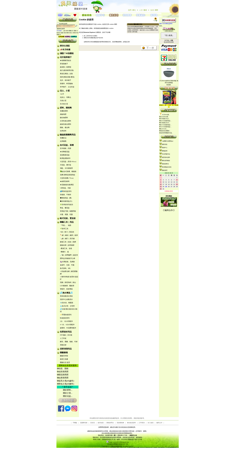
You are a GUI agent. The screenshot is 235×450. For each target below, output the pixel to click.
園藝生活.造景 (65, 362)
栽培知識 (101, 423)
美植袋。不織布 (65, 194)
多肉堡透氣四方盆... (167, 133)
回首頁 (92, 423)
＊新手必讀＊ (68, 387)
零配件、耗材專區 (66, 289)
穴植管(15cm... (165, 122)
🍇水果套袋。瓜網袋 (67, 262)
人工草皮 (63, 338)
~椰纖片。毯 (64, 252)
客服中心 (164, 147)
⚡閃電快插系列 (65, 315)
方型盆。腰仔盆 (65, 165)
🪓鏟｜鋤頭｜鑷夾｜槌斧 (69, 235)
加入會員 (150, 423)
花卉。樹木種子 (65, 80)
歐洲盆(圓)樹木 (65, 158)
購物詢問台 (110, 423)
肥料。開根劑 (66, 108)
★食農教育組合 (65, 60)
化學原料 (63, 131)
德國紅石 (70, 30)
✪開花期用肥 (62, 375)
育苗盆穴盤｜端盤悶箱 (68, 211)
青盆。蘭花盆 (65, 208)
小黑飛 (74, 32)
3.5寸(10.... (164, 129)
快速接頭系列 (65, 318)
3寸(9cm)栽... (166, 114)
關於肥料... (67, 390)
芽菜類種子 (64, 64)
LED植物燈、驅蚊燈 (67, 286)
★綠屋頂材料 (65, 181)
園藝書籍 (64, 352)
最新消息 (164, 144)
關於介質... (67, 393)
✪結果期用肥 (62, 378)
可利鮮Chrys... (165, 118)
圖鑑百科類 (64, 356)
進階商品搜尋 (61, 28)
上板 (64, 30)
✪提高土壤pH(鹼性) (65, 381)
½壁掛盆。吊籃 (65, 188)
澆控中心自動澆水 (66, 299)
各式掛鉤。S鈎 (65, 268)
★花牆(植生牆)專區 (67, 185)
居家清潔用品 (66, 349)
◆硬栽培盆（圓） (66, 198)
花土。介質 (65, 91)
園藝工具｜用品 (67, 222)
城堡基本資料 (166, 157)
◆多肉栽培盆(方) (66, 201)
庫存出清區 (65, 46)
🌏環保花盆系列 (65, 191)
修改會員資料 (131, 423)
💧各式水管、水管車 (67, 306)
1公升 (62, 94)
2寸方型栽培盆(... (166, 124)
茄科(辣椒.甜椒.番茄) (67, 77)
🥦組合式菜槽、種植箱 (68, 171)
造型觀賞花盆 (65, 155)
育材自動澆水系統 (66, 296)
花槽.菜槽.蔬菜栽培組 (67, 175)
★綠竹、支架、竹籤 (67, 265)
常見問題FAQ (166, 154)
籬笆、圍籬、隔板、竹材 (68, 342)
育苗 (65, 32)
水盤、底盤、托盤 (66, 214)
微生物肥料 (64, 117)
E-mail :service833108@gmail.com (118, 442)
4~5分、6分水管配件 (67, 325)
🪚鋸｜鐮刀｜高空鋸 (67, 238)
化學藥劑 (63, 141)
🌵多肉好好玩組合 (66, 204)
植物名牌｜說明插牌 (67, 245)
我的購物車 (120, 423)
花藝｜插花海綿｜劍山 (68, 282)
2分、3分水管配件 (66, 321)
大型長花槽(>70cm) (66, 178)
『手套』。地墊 (65, 225)
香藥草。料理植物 (66, 83)
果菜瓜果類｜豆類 (66, 74)
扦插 (77, 32)
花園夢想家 (83, 423)
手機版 (75, 423)
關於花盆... (67, 396)
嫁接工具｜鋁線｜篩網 (68, 242)
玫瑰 (70, 32)
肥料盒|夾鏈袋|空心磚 (67, 258)
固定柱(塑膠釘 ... (166, 130)
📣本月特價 (65, 49)
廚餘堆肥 (63, 114)
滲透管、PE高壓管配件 (68, 328)
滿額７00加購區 (67, 53)
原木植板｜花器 (65, 148)
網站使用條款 (166, 160)
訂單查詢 (142, 423)
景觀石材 (63, 345)
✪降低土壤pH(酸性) (65, 384)
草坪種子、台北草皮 (67, 87)
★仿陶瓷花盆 (65, 152)
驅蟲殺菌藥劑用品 (68, 135)
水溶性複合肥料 (65, 121)
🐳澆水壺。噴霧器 (66, 303)
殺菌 (62, 32)
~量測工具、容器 (66, 248)
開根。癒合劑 (65, 127)
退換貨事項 (165, 164)
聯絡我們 (164, 170)
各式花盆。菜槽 (67, 145)
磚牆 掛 (59, 34)
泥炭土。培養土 (65, 97)
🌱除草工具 (64, 229)
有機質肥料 (64, 111)
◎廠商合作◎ (169, 210)
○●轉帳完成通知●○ (167, 141)
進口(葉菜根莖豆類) (67, 70)
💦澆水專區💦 (66, 293)
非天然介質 (64, 104)
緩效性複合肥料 (65, 124)
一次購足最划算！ (168, 31)
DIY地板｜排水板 (66, 335)
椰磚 (67, 32)
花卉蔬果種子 (66, 57)
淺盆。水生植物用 (66, 168)
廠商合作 (159, 423)
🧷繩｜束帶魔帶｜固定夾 (69, 255)
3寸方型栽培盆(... (166, 120)
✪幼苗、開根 (62, 368)
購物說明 (164, 151)
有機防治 (63, 138)
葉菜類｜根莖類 (65, 67)
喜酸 (75, 30)
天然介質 (63, 100)
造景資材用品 (66, 332)
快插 (67, 30)
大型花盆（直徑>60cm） (68, 161)
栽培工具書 (64, 359)
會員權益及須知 (166, 167)
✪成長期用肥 (62, 372)
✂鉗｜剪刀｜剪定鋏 (67, 232)
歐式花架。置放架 (68, 218)
